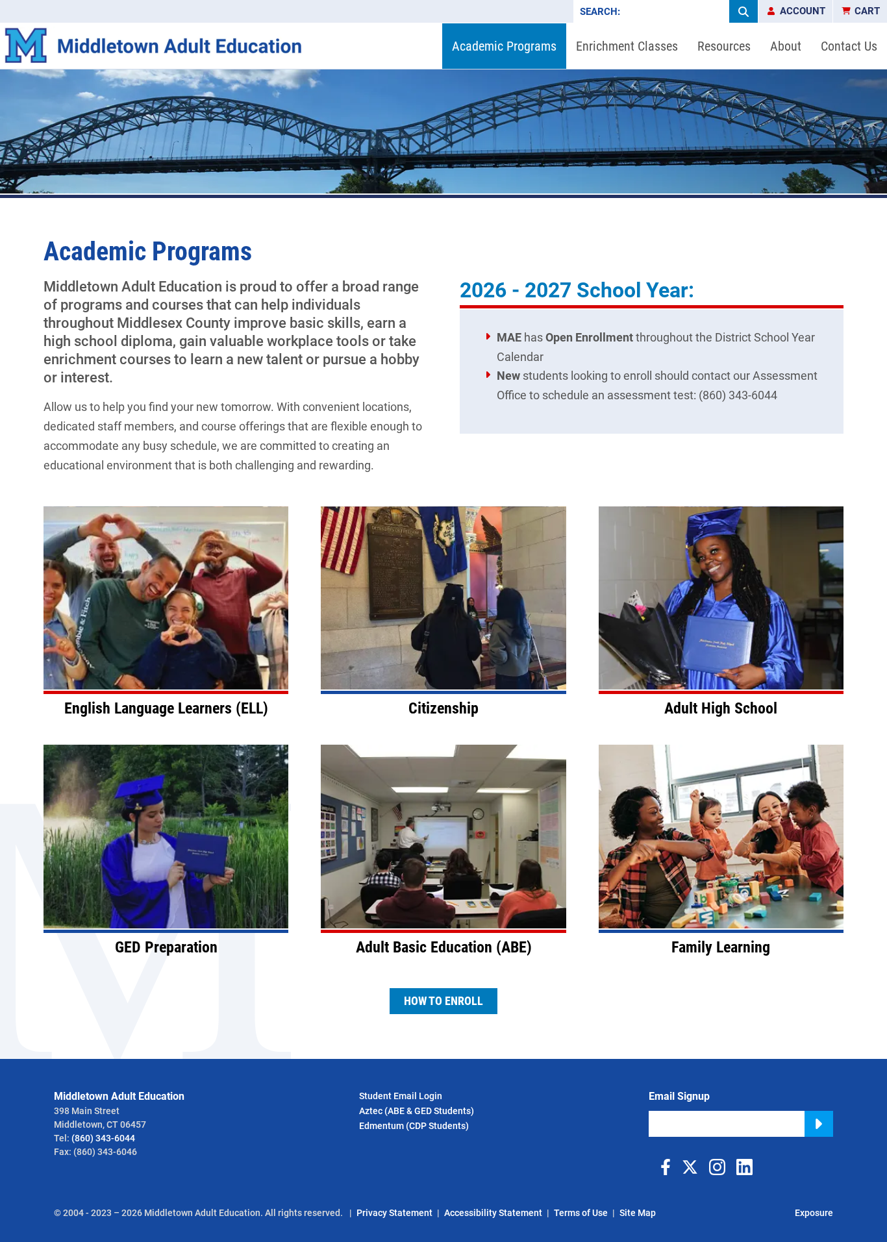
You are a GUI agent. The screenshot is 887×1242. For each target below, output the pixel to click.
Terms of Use (581, 1213)
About (785, 46)
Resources (724, 46)
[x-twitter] (689, 1167)
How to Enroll (443, 1001)
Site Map (637, 1213)
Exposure (814, 1213)
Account (802, 11)
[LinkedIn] (744, 1167)
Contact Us (849, 46)
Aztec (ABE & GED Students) (416, 1111)
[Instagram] (717, 1167)
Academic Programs (504, 46)
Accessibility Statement (493, 1213)
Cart (867, 11)
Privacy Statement (394, 1213)
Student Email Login (400, 1096)
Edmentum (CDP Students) (414, 1126)
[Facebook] (662, 1167)
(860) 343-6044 (103, 1138)
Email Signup (679, 1096)
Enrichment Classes (627, 46)
